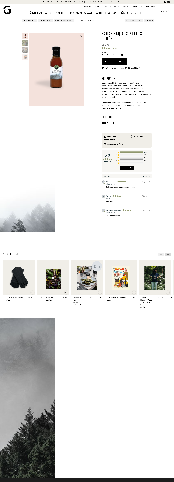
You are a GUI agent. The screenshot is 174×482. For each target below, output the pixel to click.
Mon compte (138, 6)
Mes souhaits (152, 6)
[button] (162, 11)
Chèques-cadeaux (100, 6)
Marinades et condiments (63, 20)
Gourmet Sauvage (30, 20)
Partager (150, 20)
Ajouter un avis (127, 168)
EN (168, 6)
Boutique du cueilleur (81, 12)
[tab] (127, 78)
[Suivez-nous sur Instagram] (168, 2)
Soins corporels (58, 12)
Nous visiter (126, 6)
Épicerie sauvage (38, 12)
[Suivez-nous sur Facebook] (165, 2)
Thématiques (126, 12)
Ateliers (139, 12)
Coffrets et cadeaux (106, 12)
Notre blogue (115, 6)
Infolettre (87, 6)
